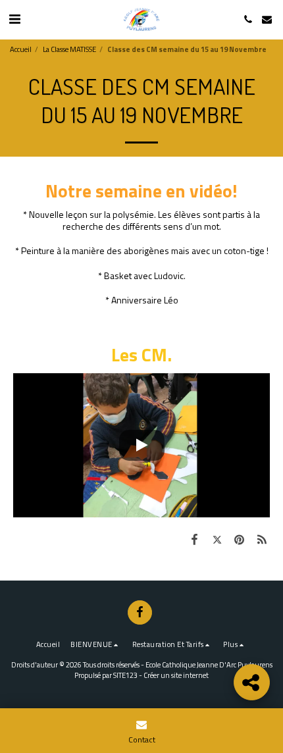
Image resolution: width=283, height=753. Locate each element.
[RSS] (262, 539)
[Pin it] (239, 539)
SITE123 (125, 675)
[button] (14, 19)
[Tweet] (216, 539)
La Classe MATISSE (69, 49)
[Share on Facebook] (194, 539)
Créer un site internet (176, 675)
